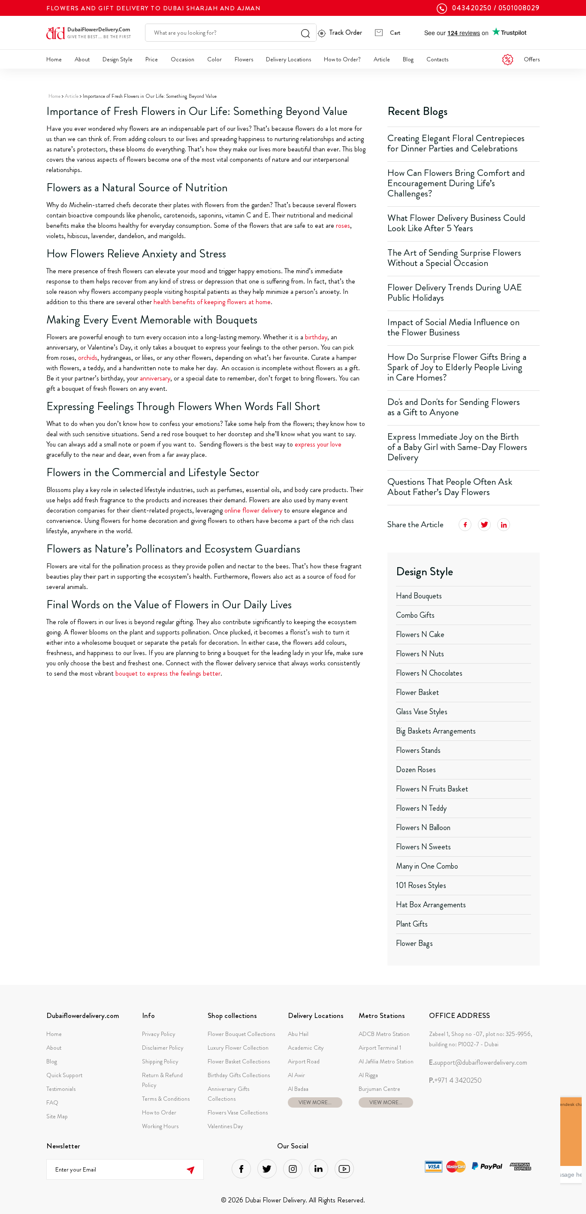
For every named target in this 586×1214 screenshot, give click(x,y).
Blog (408, 59)
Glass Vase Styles (421, 711)
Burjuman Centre (379, 1088)
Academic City (306, 1047)
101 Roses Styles (421, 885)
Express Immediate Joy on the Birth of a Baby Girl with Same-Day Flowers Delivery (457, 447)
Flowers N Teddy (421, 808)
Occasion (182, 59)
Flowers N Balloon (423, 827)
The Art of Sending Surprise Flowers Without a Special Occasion (454, 257)
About (82, 59)
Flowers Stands (418, 750)
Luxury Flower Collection (238, 1047)
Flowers (244, 59)
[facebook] (241, 1168)
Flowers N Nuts (420, 653)
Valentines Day (225, 1126)
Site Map (57, 1116)
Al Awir (296, 1075)
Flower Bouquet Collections (241, 1034)
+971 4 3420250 (455, 1080)
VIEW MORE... (315, 1102)
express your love (318, 444)
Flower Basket (417, 692)
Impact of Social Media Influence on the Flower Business (453, 327)
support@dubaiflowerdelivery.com (478, 1062)
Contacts (437, 59)
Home (54, 59)
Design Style (118, 59)
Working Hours (160, 1126)
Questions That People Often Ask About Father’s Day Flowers (449, 486)
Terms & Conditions (166, 1098)
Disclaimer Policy (163, 1047)
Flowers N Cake (420, 634)
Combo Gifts (415, 615)
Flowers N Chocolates (429, 673)
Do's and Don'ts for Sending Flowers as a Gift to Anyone (453, 407)
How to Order (159, 1112)
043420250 (472, 8)
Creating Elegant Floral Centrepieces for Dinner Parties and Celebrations (456, 143)
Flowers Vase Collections (238, 1112)
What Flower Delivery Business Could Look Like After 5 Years (456, 223)
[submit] (190, 1169)
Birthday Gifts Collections (239, 1075)
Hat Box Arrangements (431, 904)
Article (382, 59)
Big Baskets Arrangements (436, 731)
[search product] (305, 32)
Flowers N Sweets (423, 846)
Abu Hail (298, 1034)
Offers (532, 59)
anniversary (155, 378)
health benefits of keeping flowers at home (212, 302)
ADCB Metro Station (384, 1034)
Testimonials (61, 1088)
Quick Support (64, 1075)
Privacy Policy (158, 1034)
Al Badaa (298, 1088)
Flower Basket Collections (239, 1061)
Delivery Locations (288, 59)
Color (214, 59)
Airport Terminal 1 (380, 1047)
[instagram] (292, 1168)
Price (151, 59)
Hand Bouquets (419, 595)
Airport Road (304, 1061)
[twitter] (267, 1168)
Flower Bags (414, 943)
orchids (87, 357)
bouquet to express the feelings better (168, 673)
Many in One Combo (427, 866)
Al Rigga (368, 1075)
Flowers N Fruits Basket (432, 788)
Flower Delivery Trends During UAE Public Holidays (454, 292)
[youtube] (344, 1168)
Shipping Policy (160, 1061)
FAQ (52, 1102)
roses (343, 225)
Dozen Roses (416, 769)
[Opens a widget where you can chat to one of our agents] (571, 1140)
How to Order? (342, 59)
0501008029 (519, 8)
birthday (316, 337)
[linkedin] (318, 1168)
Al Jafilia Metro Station (386, 1061)
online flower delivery (253, 510)
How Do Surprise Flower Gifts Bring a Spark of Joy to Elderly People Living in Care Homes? (456, 367)
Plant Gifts (412, 924)
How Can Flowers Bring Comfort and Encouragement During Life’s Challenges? (456, 183)
